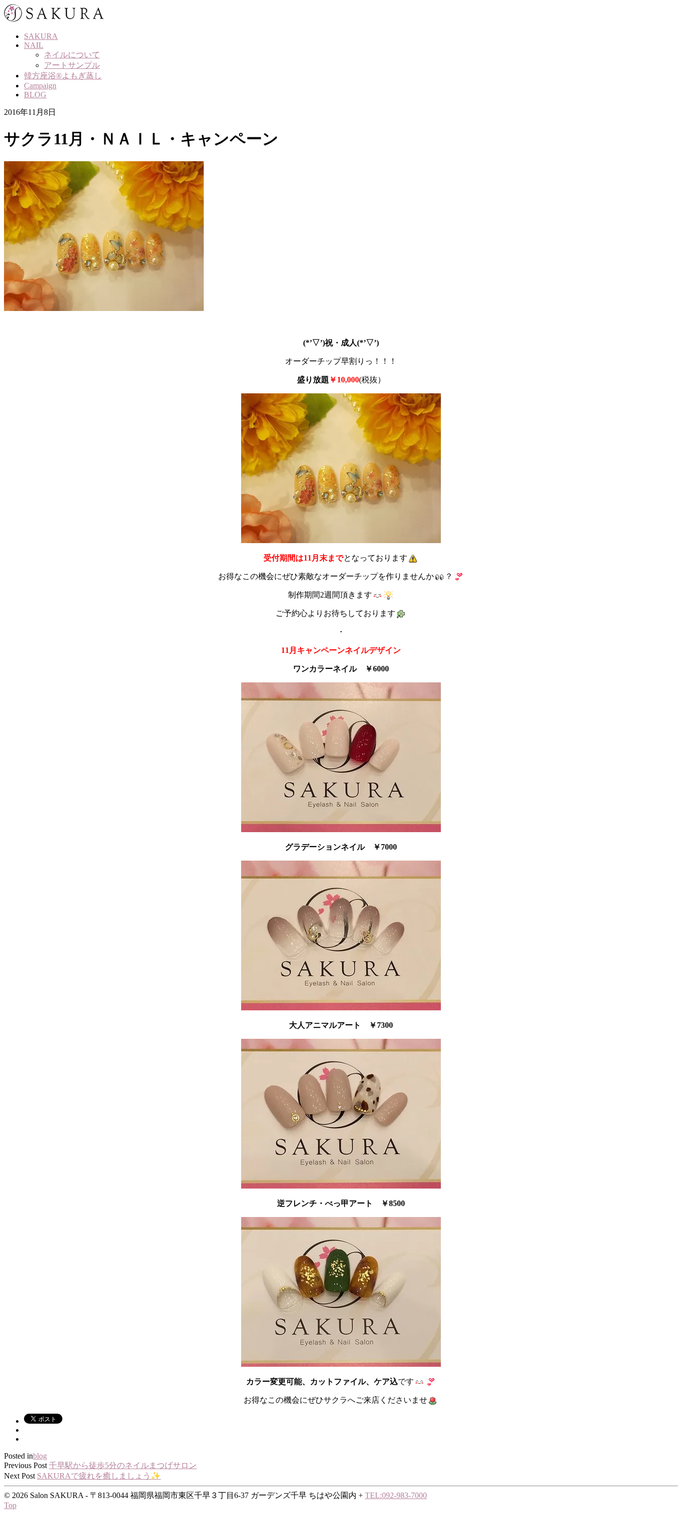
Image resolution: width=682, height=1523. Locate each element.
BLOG (35, 94)
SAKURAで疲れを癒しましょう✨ (99, 1476)
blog (40, 1456)
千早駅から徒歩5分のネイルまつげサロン (123, 1465)
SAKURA (41, 36)
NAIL (33, 45)
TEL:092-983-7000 (396, 1495)
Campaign (40, 85)
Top (10, 1505)
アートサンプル (72, 65)
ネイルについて (72, 54)
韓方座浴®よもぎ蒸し (63, 75)
